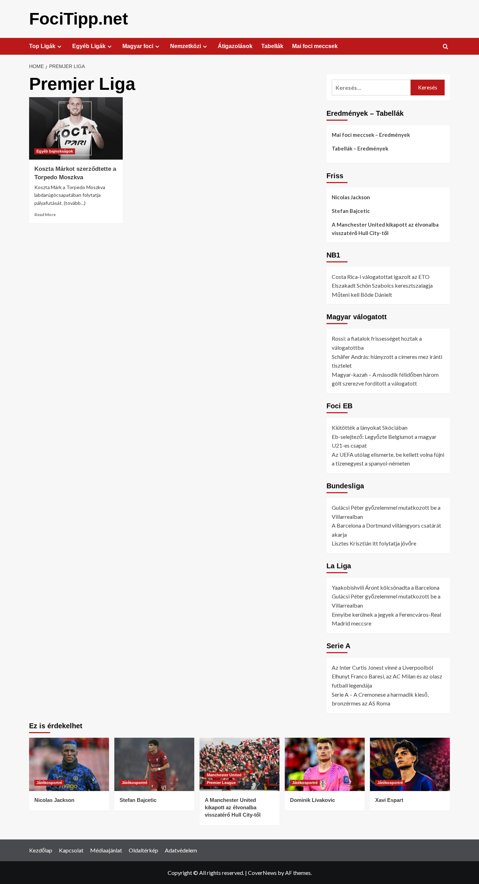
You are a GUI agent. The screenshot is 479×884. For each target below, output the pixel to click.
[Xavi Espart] (410, 764)
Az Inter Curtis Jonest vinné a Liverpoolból (382, 667)
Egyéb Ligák (89, 46)
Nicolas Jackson (351, 197)
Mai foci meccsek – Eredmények (371, 135)
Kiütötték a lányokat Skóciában (369, 427)
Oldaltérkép (143, 850)
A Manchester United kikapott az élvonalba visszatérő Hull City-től (385, 228)
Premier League (221, 783)
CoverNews (262, 872)
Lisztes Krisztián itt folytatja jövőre (374, 543)
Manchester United (224, 775)
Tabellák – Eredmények (360, 148)
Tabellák (272, 46)
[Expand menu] (59, 46)
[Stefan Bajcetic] (154, 764)
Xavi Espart (389, 800)
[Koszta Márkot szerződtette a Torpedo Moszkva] (76, 128)
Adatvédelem (181, 850)
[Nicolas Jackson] (69, 764)
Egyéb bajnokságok (54, 151)
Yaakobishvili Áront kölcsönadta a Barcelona (385, 587)
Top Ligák (42, 46)
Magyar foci (137, 46)
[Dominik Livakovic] (325, 764)
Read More (45, 214)
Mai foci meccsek (315, 46)
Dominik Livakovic (312, 800)
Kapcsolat (71, 850)
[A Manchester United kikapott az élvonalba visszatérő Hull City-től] (239, 764)
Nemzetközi (185, 46)
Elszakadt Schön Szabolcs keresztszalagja (382, 285)
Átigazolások (235, 46)
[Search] (445, 47)
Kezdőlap (40, 850)
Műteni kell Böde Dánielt (362, 294)
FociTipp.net (78, 18)
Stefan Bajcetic (351, 211)
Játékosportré (49, 783)
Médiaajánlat (106, 850)
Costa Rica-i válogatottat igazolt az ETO (381, 276)
